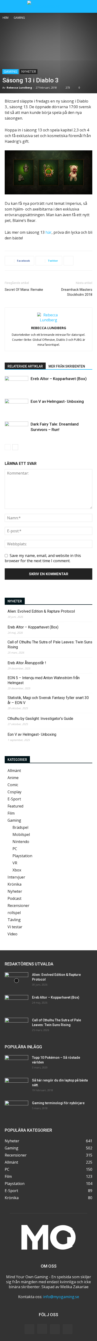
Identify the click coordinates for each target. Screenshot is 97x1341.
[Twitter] (55, 1329)
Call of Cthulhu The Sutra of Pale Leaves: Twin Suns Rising (50, 644)
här (48, 232)
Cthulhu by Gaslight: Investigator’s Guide (40, 718)
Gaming (19, 18)
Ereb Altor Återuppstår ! (27, 663)
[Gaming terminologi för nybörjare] (16, 1109)
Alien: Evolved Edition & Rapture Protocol (41, 611)
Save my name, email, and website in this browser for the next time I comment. (43, 558)
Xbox (16, 870)
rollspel (14, 912)
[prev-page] (8, 447)
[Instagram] (42, 1329)
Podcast (14, 898)
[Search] (90, 6)
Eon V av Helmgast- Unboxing (57, 401)
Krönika (14, 884)
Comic (13, 784)
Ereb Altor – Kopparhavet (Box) (59, 378)
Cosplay (14, 791)
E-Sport (14, 799)
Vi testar (15, 926)
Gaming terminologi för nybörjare (58, 1103)
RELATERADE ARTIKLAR (25, 366)
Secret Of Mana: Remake (24, 289)
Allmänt (14, 770)
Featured (15, 806)
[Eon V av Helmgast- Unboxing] (16, 407)
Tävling (14, 919)
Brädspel (20, 827)
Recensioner (18, 905)
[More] (68, 260)
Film (11, 813)
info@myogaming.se (61, 1296)
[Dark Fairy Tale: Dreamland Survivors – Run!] (16, 430)
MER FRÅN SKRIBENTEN (66, 366)
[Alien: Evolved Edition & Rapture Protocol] (16, 980)
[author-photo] (48, 320)
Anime (13, 777)
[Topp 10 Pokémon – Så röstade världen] (16, 1063)
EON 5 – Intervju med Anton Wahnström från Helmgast (44, 680)
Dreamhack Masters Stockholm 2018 (76, 292)
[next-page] (15, 447)
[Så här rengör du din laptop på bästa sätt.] (16, 1086)
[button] (8, 6)
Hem (5, 18)
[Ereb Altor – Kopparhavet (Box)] (16, 384)
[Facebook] (29, 1329)
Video (12, 934)
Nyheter (28, 71)
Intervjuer (16, 877)
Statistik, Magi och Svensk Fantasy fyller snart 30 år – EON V (48, 700)
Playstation (22, 855)
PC (14, 848)
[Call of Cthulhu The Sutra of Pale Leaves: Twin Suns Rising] (16, 1026)
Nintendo (20, 841)
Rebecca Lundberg (19, 87)
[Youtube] (67, 1329)
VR (14, 863)
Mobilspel (21, 834)
